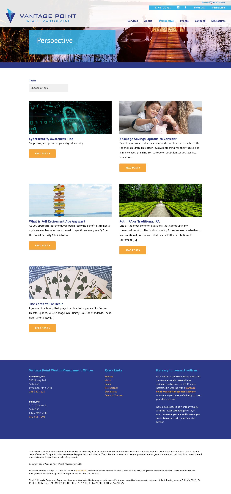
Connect (200, 21)
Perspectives (111, 387)
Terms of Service (114, 395)
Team (108, 384)
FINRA (79, 470)
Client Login (219, 7)
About (148, 21)
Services (133, 21)
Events (184, 21)
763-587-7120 (37, 391)
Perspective (166, 21)
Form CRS (199, 7)
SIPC (85, 470)
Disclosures (218, 21)
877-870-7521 (163, 7)
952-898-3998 (37, 416)
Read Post (42, 153)
